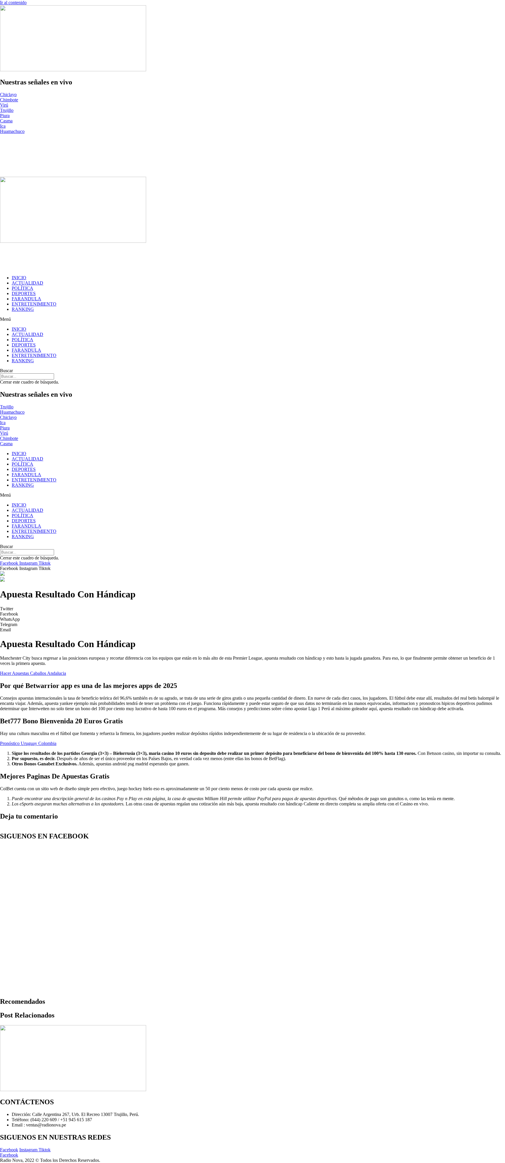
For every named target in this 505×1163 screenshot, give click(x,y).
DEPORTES (24, 293)
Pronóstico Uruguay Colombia (28, 743)
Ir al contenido (13, 2)
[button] (252, 319)
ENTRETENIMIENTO (34, 303)
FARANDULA (26, 298)
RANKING (23, 309)
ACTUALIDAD (27, 282)
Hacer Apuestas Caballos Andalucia (33, 673)
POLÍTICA (22, 288)
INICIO (19, 277)
